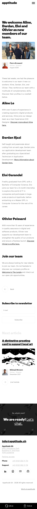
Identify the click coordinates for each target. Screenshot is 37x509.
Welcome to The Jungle (12, 272)
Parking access (8, 457)
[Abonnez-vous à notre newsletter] (28, 471)
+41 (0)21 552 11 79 (20, 465)
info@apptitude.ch (14, 441)
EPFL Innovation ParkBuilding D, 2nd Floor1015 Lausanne (11, 449)
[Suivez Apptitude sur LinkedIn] (5, 471)
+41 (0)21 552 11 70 (20, 461)
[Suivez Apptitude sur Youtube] (20, 471)
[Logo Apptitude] (9, 3)
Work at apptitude (28, 489)
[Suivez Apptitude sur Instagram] (13, 471)
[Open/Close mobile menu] (33, 3)
